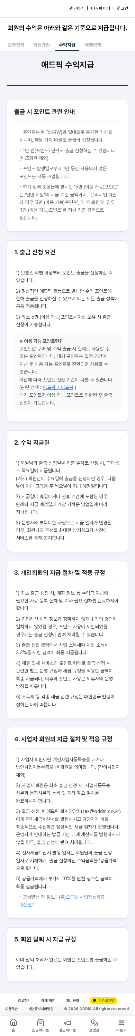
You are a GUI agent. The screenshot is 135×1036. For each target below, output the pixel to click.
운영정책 (16, 45)
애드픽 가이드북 (58, 387)
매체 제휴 (48, 1000)
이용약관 (11, 1009)
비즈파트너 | (102, 8)
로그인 (122, 8)
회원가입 (41, 45)
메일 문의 (72, 1000)
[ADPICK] (19, 8)
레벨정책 (92, 45)
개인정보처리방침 (40, 1009)
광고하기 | (78, 8)
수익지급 (67, 45)
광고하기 (24, 1000)
